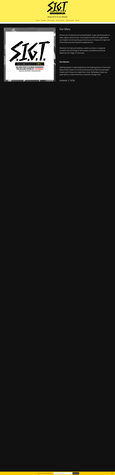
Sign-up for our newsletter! (45, 473)
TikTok (72, 80)
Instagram (63, 80)
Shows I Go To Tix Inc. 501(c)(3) (57, 17)
